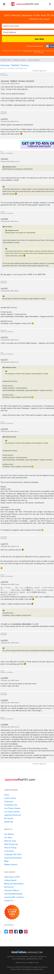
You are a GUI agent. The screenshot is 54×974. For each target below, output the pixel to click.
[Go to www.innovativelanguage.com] (27, 951)
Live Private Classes (12, 808)
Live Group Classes (12, 812)
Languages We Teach (13, 854)
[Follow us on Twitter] (6, 931)
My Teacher (9, 818)
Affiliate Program (10, 864)
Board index (7, 60)
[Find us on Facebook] (16, 931)
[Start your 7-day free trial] (12, 912)
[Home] (25, 6)
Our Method (9, 834)
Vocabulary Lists (10, 805)
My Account (8, 887)
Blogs (6, 861)
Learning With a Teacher (14, 897)
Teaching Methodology (13, 894)
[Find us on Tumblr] (21, 931)
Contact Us (8, 900)
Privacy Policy (37, 50)
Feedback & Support (19, 60)
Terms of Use (28, 50)
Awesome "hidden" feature (14, 65)
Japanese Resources (12, 815)
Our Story (8, 837)
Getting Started (10, 880)
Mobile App (8, 822)
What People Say (11, 844)
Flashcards (8, 801)
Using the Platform (11, 890)
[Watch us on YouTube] (11, 931)
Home (6, 795)
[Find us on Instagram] (26, 931)
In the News (9, 851)
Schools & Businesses (13, 858)
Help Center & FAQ (11, 877)
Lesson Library (10, 798)
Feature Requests (34, 60)
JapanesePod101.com (34, 959)
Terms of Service (32, 969)
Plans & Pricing (10, 848)
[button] (50, 4)
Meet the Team (10, 841)
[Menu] (4, 4)
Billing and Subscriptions (14, 884)
